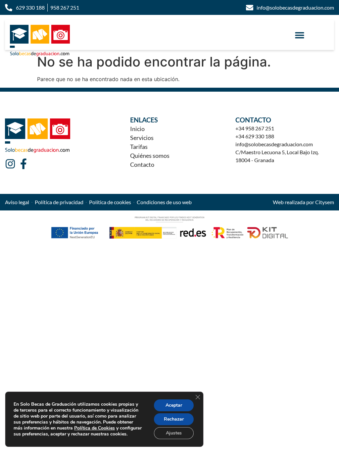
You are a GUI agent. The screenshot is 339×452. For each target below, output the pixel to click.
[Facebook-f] (23, 163)
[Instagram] (10, 163)
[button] (299, 34)
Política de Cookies (94, 428)
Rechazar (174, 419)
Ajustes (174, 433)
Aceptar (174, 405)
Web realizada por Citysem (303, 202)
